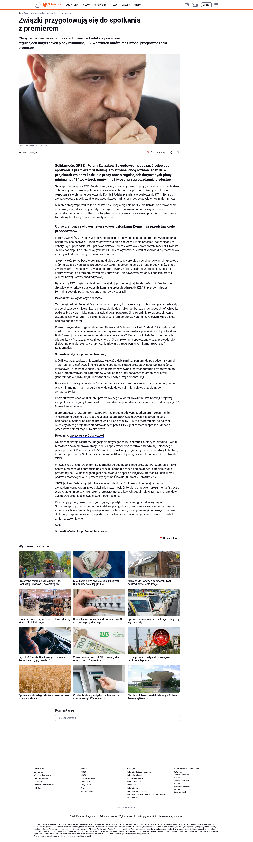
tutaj (89, 836)
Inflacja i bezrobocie (135, 778)
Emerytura (72, 5)
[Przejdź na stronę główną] (38, 7)
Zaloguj (206, 5)
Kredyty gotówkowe (181, 775)
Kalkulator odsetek (134, 775)
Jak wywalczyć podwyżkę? (87, 298)
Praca (114, 5)
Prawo (86, 5)
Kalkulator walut (133, 788)
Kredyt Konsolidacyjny (182, 786)
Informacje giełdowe (88, 778)
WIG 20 (83, 772)
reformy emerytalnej (143, 446)
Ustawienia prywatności (170, 816)
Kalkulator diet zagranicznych (139, 772)
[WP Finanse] (54, 4)
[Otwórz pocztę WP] (186, 4)
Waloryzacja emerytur (42, 775)
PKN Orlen (38, 788)
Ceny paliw (38, 782)
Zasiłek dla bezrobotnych (44, 785)
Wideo (137, 5)
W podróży (100, 5)
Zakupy (126, 5)
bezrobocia (137, 442)
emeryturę (157, 450)
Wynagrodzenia (133, 798)
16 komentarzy (157, 152)
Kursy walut (131, 785)
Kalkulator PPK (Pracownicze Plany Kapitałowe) (146, 794)
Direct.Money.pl (180, 792)
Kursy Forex (85, 782)
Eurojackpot (38, 772)
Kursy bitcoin (86, 785)
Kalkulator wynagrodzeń (136, 791)
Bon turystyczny (87, 791)
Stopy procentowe (134, 782)
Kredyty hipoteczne (181, 780)
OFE (82, 788)
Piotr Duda (143, 327)
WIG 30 (83, 775)
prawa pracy (89, 446)
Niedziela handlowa (42, 778)
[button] (195, 5)
